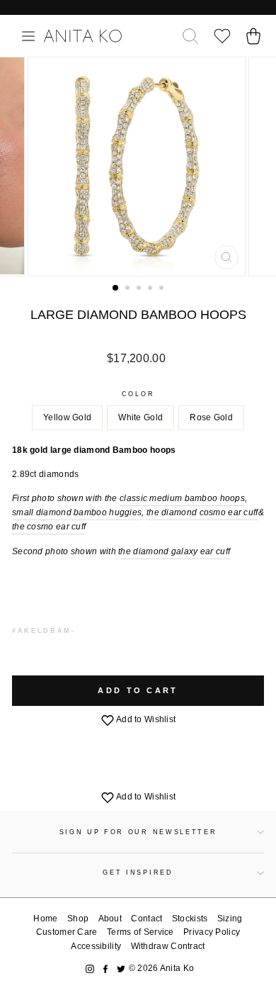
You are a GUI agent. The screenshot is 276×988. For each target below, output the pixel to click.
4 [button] (151, 289)
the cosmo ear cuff (49, 527)
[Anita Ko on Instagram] (90, 968)
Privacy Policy (211, 932)
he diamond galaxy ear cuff (175, 551)
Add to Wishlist (145, 719)
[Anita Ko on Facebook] (105, 968)
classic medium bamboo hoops (182, 498)
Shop (77, 919)
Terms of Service (140, 932)
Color (138, 394)
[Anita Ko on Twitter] (121, 968)
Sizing (230, 919)
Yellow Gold (67, 417)
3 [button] (140, 289)
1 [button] (116, 288)
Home (45, 919)
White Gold (140, 417)
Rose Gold (211, 417)
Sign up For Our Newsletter (138, 832)
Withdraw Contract (168, 946)
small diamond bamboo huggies (77, 512)
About (110, 919)
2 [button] (128, 289)
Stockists (190, 919)
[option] (138, 166)
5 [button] (162, 289)
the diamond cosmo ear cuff (202, 512)
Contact (146, 919)
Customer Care (67, 932)
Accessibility (96, 946)
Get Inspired (138, 872)
